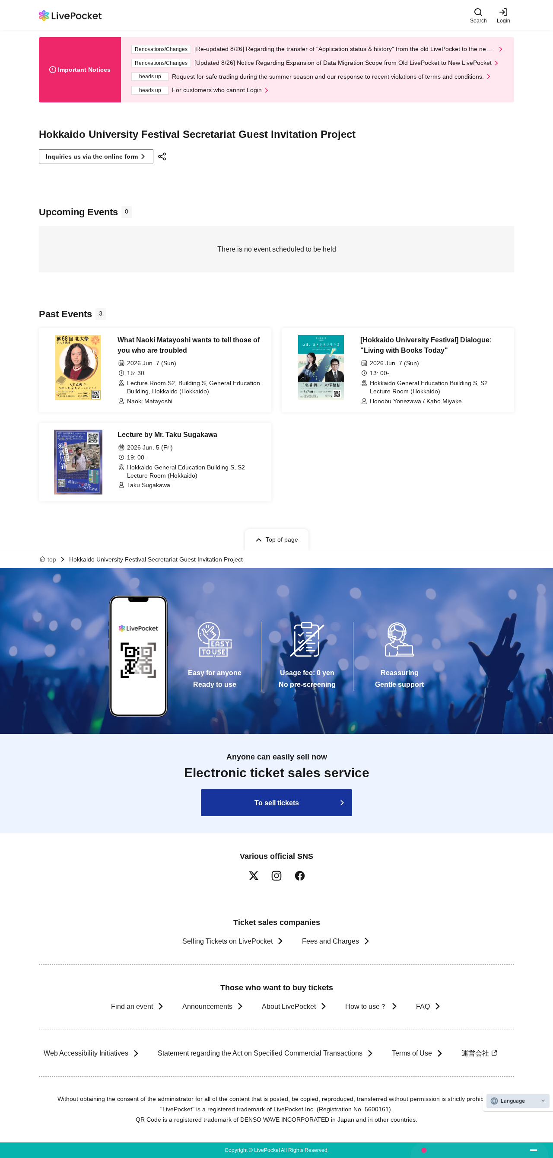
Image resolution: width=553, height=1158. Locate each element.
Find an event (132, 1006)
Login (503, 20)
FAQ (423, 1006)
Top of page (282, 539)
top (52, 559)
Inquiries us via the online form (92, 156)
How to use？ (366, 1006)
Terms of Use (412, 1053)
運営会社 (475, 1053)
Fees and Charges (330, 941)
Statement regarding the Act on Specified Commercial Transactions (260, 1053)
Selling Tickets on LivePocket (227, 941)
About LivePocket (289, 1006)
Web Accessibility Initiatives (86, 1053)
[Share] (163, 156)
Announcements (207, 1006)
